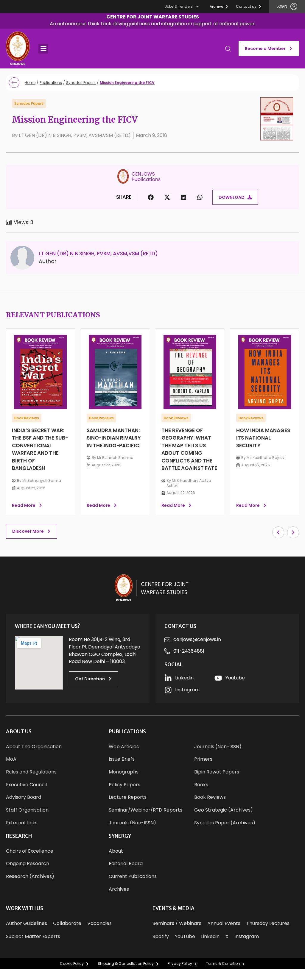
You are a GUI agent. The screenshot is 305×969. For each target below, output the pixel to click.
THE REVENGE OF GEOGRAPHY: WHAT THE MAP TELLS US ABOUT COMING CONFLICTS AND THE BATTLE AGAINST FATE (189, 449)
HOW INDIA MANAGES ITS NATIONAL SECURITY (263, 438)
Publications (51, 82)
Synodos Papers (81, 82)
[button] (153, 21)
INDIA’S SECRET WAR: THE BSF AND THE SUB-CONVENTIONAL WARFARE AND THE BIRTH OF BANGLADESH (40, 449)
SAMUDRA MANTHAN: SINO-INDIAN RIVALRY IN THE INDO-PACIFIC (114, 438)
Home (30, 82)
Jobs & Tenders (179, 6)
